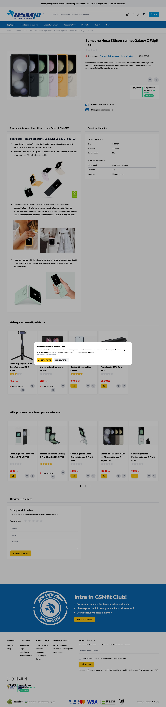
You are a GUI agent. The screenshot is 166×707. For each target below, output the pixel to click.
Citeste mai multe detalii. (47, 354)
